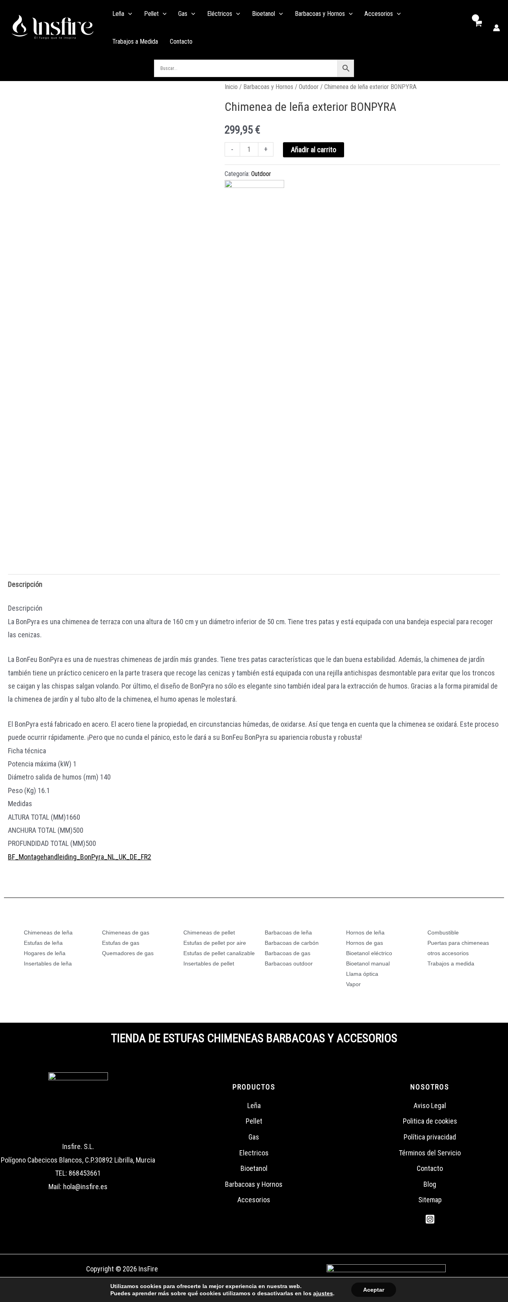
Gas (253, 1137)
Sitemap (430, 1200)
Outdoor (309, 87)
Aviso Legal (430, 1105)
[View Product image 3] (132, 523)
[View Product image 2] (81, 523)
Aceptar (373, 1290)
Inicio (231, 87)
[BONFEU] (254, 210)
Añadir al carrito (313, 149)
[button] (128, 14)
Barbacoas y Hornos (268, 87)
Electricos (254, 1153)
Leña (254, 1105)
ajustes (323, 1293)
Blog (429, 1184)
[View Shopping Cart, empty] (478, 27)
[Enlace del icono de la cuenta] (496, 27)
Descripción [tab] (25, 584)
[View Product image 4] (182, 523)
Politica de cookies (430, 1121)
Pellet (254, 1121)
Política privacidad (430, 1137)
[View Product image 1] (30, 523)
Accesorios (253, 1200)
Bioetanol (254, 1168)
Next (203, 523)
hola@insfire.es (85, 1186)
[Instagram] (430, 1219)
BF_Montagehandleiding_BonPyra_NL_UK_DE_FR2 (79, 857)
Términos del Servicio (430, 1153)
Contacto (430, 1168)
